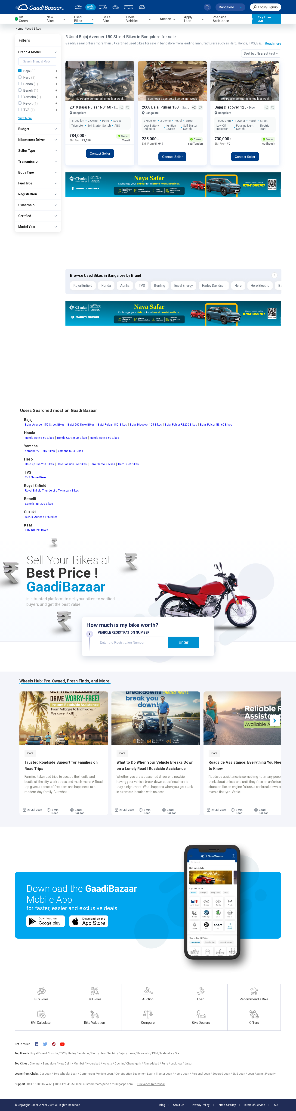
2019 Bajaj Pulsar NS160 (91, 107)
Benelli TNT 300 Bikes (39, 503)
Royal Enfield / (40, 1053)
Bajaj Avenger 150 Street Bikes (45, 424)
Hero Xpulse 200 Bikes (39, 464)
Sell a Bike (107, 19)
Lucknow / (178, 1063)
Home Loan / (183, 1073)
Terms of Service (254, 1105)
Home (19, 28)
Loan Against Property (262, 1073)
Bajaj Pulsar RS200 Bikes (181, 424)
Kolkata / (109, 1063)
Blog (162, 1105)
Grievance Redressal (151, 1084)
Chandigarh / (135, 1063)
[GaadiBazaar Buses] (128, 7)
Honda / (54, 1053)
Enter (183, 642)
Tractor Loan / (165, 1073)
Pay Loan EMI (264, 19)
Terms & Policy (226, 1105)
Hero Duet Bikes (128, 464)
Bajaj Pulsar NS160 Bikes (216, 424)
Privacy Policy (201, 1105)
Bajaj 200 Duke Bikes (81, 424)
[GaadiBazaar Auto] (142, 7)
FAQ (275, 1105)
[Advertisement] (173, 232)
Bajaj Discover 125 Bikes (146, 424)
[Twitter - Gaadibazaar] (47, 1044)
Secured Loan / (223, 1073)
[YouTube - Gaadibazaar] (64, 1044)
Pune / (166, 1063)
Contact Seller (100, 153)
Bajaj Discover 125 (231, 107)
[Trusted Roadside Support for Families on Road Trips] (63, 718)
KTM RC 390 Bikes (36, 530)
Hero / (95, 1053)
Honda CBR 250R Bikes (72, 437)
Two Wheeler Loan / (67, 1073)
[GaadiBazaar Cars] (78, 7)
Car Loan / (47, 1073)
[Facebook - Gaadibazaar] (39, 1044)
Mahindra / (167, 1053)
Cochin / (120, 1063)
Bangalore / (51, 1063)
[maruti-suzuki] (173, 184)
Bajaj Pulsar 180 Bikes (112, 424)
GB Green (23, 19)
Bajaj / (123, 1053)
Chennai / (36, 1063)
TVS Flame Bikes (35, 477)
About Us (178, 1105)
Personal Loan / (202, 1073)
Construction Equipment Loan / (135, 1073)
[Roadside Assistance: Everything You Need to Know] (248, 718)
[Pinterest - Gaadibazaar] (56, 1044)
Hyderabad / (94, 1063)
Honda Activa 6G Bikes (39, 437)
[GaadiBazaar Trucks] (103, 7)
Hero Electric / (109, 1053)
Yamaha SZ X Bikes (70, 451)
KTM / (156, 1053)
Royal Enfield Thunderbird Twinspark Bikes (52, 490)
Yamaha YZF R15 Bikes (40, 451)
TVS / (64, 1053)
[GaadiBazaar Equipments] (115, 7)
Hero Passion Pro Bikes (72, 464)
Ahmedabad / (153, 1063)
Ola (177, 1053)
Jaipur (188, 1063)
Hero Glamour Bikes (102, 464)
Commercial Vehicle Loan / (97, 1073)
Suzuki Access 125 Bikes (41, 517)
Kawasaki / (144, 1053)
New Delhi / (66, 1063)
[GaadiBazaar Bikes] (90, 7)
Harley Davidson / (79, 1053)
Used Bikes (33, 28)
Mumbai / (80, 1063)
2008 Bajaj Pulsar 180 (161, 107)
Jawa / (132, 1053)
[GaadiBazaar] (39, 7)
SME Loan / (240, 1073)
